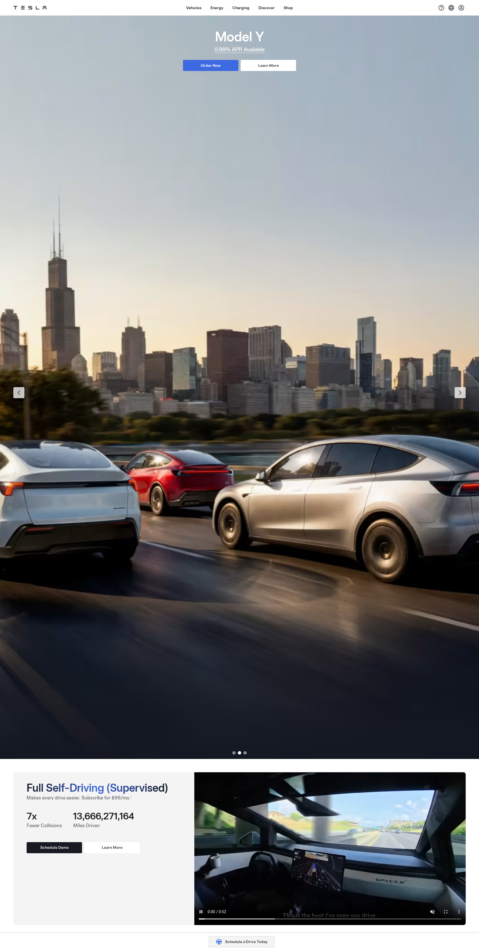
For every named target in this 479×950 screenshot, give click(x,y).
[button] (270, 941)
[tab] (234, 753)
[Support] (441, 7)
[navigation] (18, 392)
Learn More (268, 65)
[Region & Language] (451, 7)
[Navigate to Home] (30, 7)
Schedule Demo (54, 847)
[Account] (461, 7)
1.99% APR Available (239, 49)
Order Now (211, 65)
